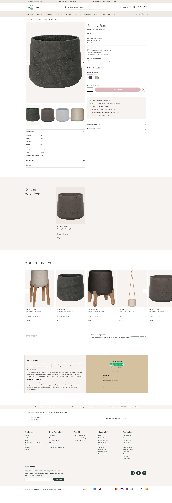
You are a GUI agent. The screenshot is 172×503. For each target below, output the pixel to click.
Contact (26, 436)
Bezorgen (27, 440)
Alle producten (127, 436)
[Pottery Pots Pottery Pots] (39, 288)
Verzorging (101, 447)
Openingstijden (54, 440)
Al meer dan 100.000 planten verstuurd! (106, 1)
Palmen (125, 438)
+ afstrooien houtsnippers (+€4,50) (98, 55)
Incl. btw (138, 14)
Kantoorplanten (103, 440)
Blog (50, 442)
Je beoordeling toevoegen (139, 336)
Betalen (26, 438)
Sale (99, 436)
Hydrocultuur (102, 442)
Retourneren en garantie (32, 442)
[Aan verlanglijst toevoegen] (144, 90)
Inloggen (52, 436)
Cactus (125, 454)
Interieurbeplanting (80, 438)
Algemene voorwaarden (56, 447)
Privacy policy (53, 445)
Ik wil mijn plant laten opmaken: (95, 48)
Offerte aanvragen (79, 436)
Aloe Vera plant (128, 449)
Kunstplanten (102, 454)
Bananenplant (127, 447)
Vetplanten (126, 442)
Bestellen (27, 447)
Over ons (27, 449)
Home (28, 20)
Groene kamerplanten (130, 445)
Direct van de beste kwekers (34, 1)
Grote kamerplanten (104, 445)
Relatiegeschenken (80, 440)
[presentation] (28, 62)
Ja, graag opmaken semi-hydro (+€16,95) (100, 50)
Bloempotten (35, 20)
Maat (88, 67)
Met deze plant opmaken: (94, 58)
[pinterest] (144, 473)
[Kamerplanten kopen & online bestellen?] (31, 7)
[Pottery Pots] (70, 205)
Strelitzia (125, 456)
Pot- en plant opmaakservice (68, 1)
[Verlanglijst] (139, 7)
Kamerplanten (102, 452)
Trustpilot (37, 489)
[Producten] (134, 7)
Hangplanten (127, 440)
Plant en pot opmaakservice (33, 445)
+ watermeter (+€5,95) (95, 52)
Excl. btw (146, 14)
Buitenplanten (102, 438)
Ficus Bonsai (127, 459)
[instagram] (133, 473)
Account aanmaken (55, 438)
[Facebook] (138, 473)
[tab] (36, 445)
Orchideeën (126, 452)
